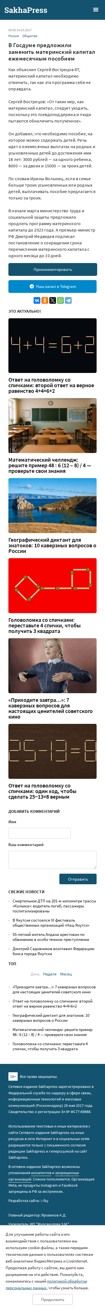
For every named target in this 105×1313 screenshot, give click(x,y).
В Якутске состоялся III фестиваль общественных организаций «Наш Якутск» (51, 922)
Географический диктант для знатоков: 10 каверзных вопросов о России (52, 545)
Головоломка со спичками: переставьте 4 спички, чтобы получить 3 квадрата (44, 625)
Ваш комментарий (26, 844)
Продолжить (52, 1299)
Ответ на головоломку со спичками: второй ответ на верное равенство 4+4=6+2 (51, 385)
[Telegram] (68, 300)
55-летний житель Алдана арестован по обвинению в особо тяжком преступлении (51, 937)
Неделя (50, 974)
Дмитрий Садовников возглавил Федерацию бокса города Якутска (53, 951)
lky (44, 1200)
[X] (52, 300)
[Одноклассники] (44, 300)
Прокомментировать (53, 269)
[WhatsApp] (60, 300)
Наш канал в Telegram (56, 286)
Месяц (66, 974)
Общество (30, 36)
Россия (13, 36)
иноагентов (41, 1172)
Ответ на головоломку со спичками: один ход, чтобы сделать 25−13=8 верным (42, 791)
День (35, 974)
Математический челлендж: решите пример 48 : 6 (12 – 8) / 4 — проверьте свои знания (49, 465)
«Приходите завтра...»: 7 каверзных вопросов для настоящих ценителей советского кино (50, 708)
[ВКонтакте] (37, 300)
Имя (12, 821)
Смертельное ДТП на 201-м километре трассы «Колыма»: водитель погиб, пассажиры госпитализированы (54, 906)
